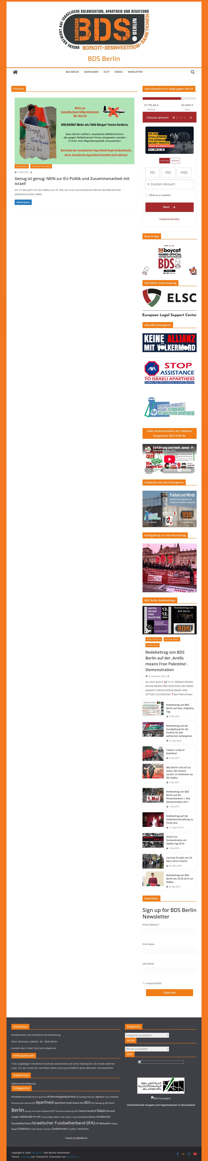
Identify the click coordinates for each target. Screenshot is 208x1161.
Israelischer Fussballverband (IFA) (63, 1122)
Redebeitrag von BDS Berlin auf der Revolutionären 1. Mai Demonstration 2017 (178, 796)
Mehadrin (105, 1123)
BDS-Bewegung (97, 1103)
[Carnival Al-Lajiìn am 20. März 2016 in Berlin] (153, 862)
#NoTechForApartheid (37, 1097)
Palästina (23, 1128)
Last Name (148, 963)
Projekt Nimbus (36, 1129)
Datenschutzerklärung (23, 1083)
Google (15, 1116)
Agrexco (100, 1096)
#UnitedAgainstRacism (85, 1097)
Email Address (151, 924)
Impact (68, 1117)
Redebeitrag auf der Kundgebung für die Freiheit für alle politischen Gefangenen (179, 730)
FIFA (76, 1111)
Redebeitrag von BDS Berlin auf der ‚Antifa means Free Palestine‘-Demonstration (166, 660)
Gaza (101, 1110)
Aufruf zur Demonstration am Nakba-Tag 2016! (176, 840)
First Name (148, 944)
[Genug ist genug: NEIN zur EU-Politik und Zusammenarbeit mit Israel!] (74, 131)
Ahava (107, 1097)
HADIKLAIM (26, 1116)
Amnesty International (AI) (23, 1103)
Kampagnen (91, 71)
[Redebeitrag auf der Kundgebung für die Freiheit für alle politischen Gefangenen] (153, 733)
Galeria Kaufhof (87, 1111)
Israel (74, 1117)
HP (34, 1116)
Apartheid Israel (63, 1103)
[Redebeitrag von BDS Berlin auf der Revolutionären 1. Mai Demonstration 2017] (153, 799)
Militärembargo (172, 639)
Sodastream (59, 1128)
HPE (38, 1116)
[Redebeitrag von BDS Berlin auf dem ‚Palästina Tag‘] (153, 710)
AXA (81, 1102)
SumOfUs (72, 1129)
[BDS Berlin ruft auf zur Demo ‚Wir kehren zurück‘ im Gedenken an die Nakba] (153, 775)
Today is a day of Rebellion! (175, 751)
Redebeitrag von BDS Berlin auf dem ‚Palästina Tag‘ (180, 708)
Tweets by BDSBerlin (76, 1138)
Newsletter (135, 71)
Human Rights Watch (50, 1117)
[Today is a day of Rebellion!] (153, 754)
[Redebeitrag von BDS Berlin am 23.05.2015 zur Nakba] (153, 881)
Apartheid (45, 1102)
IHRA (63, 1117)
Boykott (46, 1111)
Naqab (14, 1129)
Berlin (17, 1110)
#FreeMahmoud (19, 1096)
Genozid (110, 1111)
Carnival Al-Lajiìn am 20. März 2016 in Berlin (179, 859)
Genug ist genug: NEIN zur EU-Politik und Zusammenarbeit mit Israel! (72, 181)
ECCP (106, 71)
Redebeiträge (152, 645)
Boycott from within (33, 1111)
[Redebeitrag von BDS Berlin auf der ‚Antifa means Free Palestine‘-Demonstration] (170, 620)
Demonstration (154, 639)
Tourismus (83, 1128)
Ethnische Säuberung (65, 1111)
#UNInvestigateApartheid (61, 1096)
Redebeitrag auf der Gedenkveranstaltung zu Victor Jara (179, 819)
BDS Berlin (104, 58)
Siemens (48, 1129)
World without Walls (41, 166)
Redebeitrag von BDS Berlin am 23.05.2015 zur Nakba (179, 879)
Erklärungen (21, 166)
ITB (97, 1123)
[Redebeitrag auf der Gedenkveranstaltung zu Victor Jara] (153, 821)
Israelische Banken (87, 1116)
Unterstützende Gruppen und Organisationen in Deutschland (161, 1104)
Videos (119, 71)
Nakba (115, 1123)
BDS (87, 1102)
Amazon (115, 1096)
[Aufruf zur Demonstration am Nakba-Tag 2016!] (153, 842)
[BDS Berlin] (15, 72)
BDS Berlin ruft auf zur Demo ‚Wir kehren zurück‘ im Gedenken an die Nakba (179, 772)
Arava (75, 1103)
